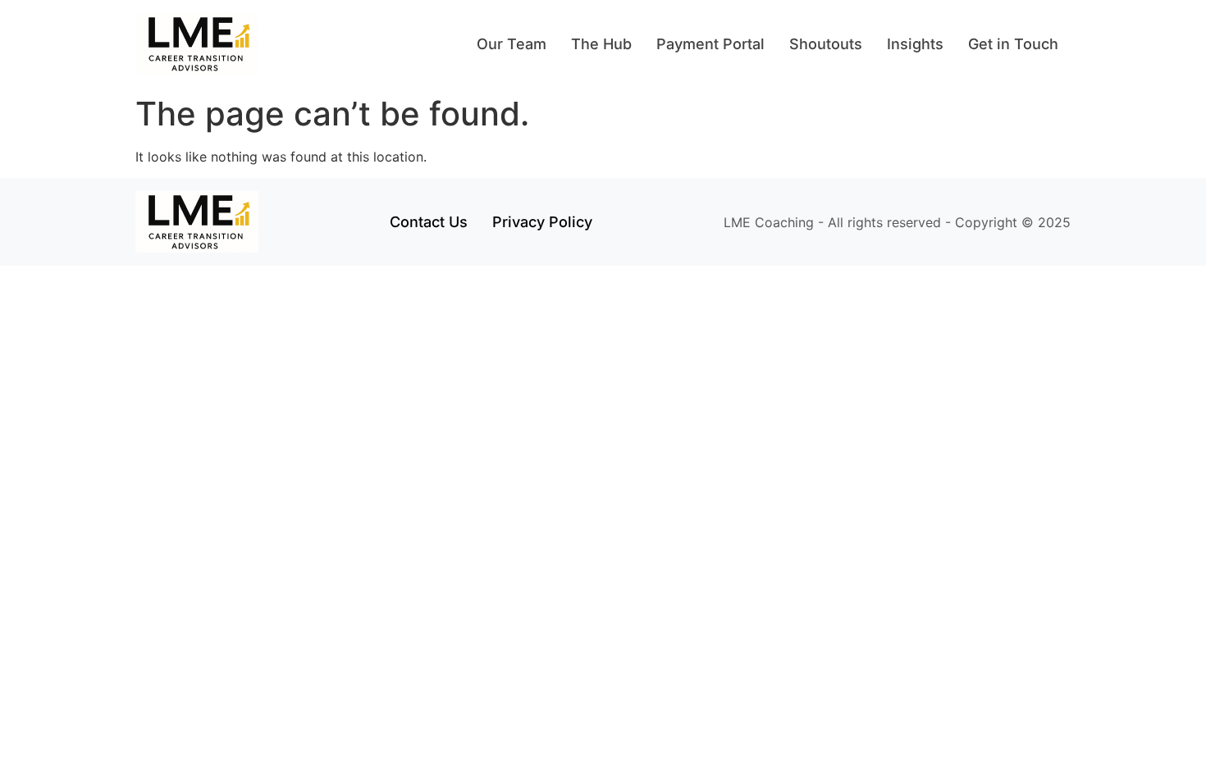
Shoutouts (825, 43)
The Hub (601, 43)
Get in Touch (1013, 43)
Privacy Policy (542, 221)
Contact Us (429, 221)
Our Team (511, 43)
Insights (915, 43)
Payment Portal (710, 43)
